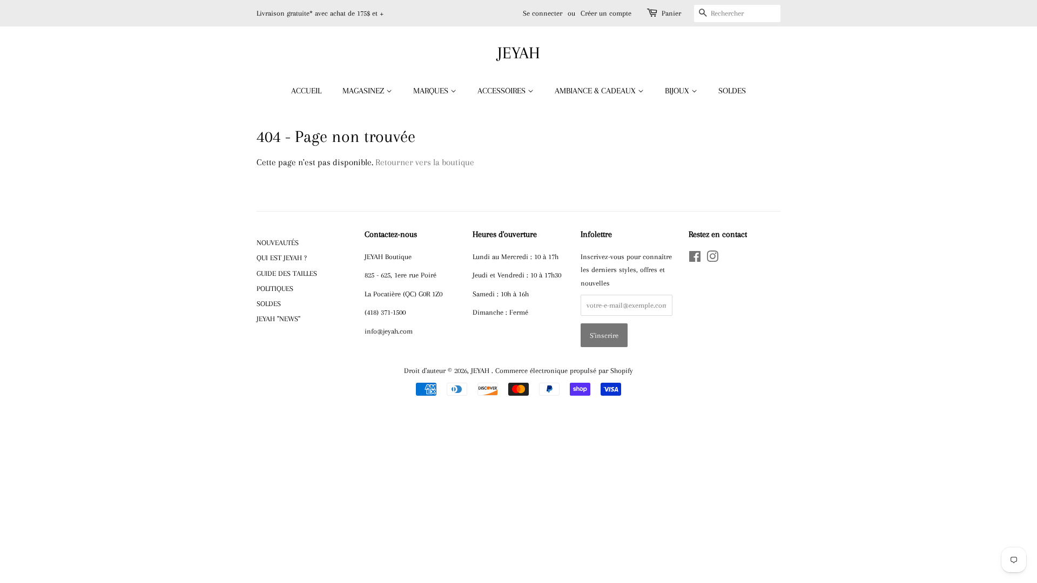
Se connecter (542, 13)
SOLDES (732, 91)
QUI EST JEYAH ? (282, 257)
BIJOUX (678, 91)
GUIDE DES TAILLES (287, 273)
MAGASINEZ (364, 91)
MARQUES (431, 91)
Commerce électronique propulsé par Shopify (564, 370)
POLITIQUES (275, 288)
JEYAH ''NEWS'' (278, 318)
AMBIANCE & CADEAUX (596, 91)
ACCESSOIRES (502, 91)
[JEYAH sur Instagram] (712, 258)
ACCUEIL (306, 91)
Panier (671, 13)
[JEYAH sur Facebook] (695, 258)
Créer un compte (606, 13)
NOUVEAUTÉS (278, 242)
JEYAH (518, 52)
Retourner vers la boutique (424, 162)
